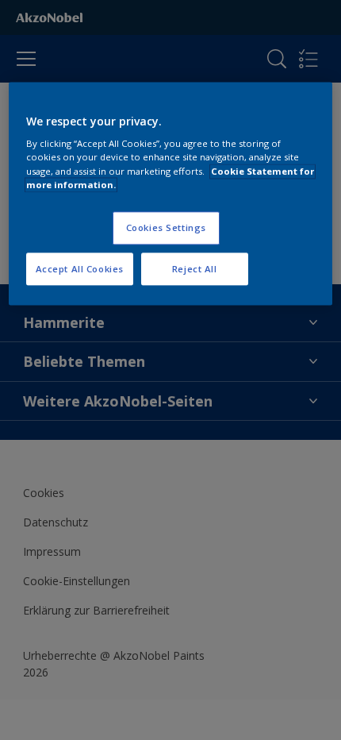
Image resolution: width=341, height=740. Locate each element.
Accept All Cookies (80, 269)
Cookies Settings (166, 227)
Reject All (194, 269)
